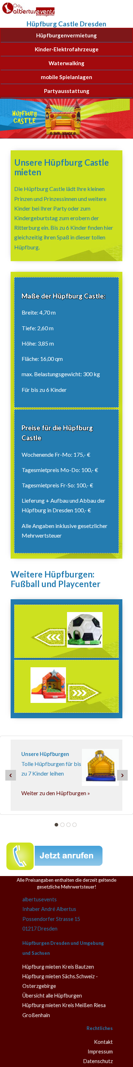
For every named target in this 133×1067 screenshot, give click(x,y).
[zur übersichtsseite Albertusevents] (28, 16)
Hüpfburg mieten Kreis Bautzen (58, 967)
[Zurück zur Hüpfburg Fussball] (66, 645)
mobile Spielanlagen (66, 77)
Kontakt (103, 1042)
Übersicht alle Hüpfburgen (52, 996)
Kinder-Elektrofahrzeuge (67, 49)
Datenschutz (98, 1061)
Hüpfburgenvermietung (66, 35)
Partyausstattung (66, 91)
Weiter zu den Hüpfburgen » (55, 792)
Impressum (100, 1051)
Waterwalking (66, 63)
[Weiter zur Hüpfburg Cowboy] (66, 700)
